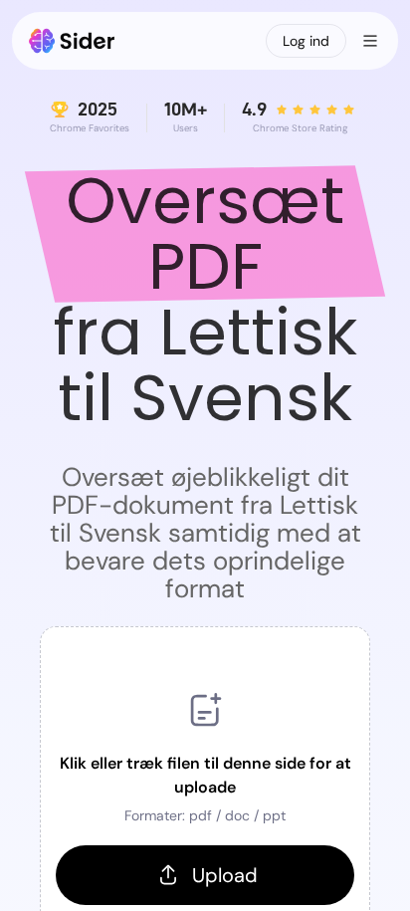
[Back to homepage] (72, 41)
